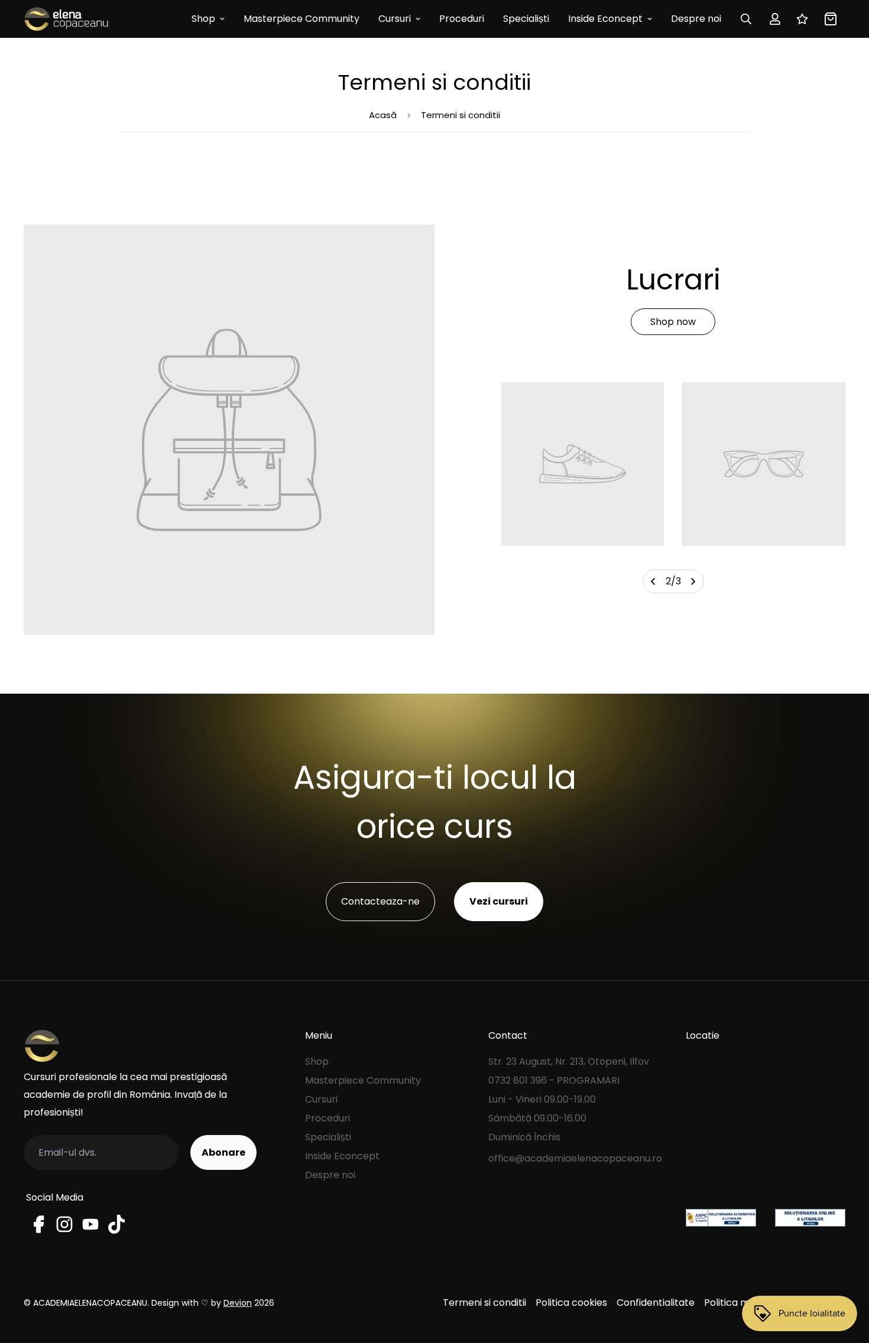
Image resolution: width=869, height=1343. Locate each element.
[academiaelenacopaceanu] (66, 19)
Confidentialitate (656, 1302)
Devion (237, 1303)
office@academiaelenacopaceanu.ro (575, 1158)
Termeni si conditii (484, 1302)
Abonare (223, 1152)
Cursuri (394, 18)
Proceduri (461, 18)
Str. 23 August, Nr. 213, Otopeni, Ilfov (568, 1061)
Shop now (673, 322)
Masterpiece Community (301, 18)
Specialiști (526, 18)
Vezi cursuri (498, 901)
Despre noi (696, 18)
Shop (203, 18)
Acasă (383, 115)
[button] (828, 19)
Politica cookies (571, 1302)
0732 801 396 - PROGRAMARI (554, 1080)
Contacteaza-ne (380, 901)
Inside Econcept (605, 18)
